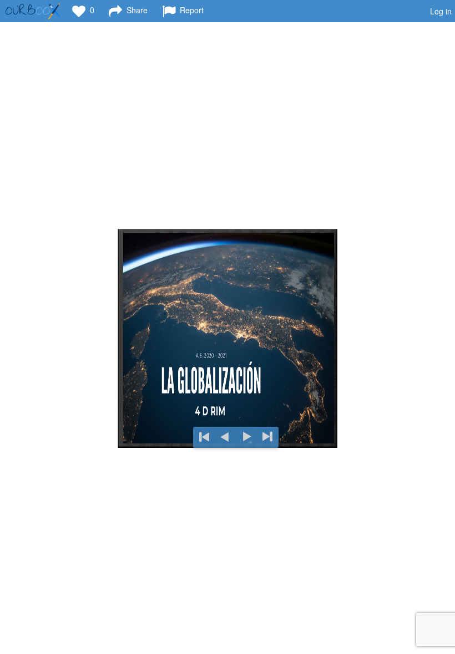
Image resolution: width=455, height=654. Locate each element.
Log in (441, 11)
